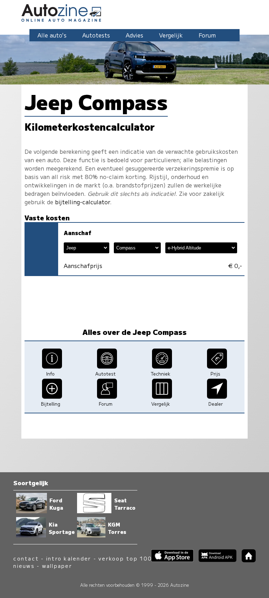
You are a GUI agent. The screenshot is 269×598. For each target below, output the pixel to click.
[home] (245, 560)
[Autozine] (134, 11)
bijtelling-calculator (82, 202)
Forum (207, 35)
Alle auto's (52, 35)
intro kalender (68, 558)
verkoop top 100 (125, 558)
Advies (134, 35)
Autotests (96, 35)
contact (26, 558)
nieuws (23, 565)
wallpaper (57, 565)
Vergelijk (171, 35)
